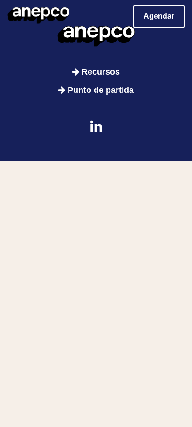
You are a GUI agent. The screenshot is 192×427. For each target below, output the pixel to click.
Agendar (159, 16)
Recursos (99, 72)
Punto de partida (99, 90)
